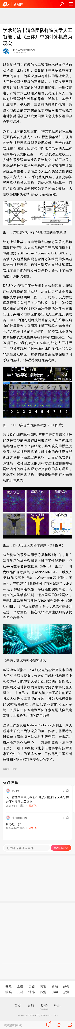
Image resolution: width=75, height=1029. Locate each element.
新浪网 (18, 4)
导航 (30, 1005)
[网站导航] (71, 4)
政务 (66, 986)
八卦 (20, 992)
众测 (66, 992)
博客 (43, 986)
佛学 (55, 992)
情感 (31, 992)
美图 (31, 986)
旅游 (43, 992)
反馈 (44, 1005)
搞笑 (8, 992)
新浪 (55, 986)
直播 (20, 986)
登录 (57, 1005)
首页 (17, 1005)
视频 (8, 986)
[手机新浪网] (6, 4)
